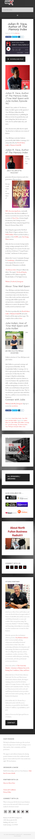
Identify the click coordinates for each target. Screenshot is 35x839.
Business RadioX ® (17, 2)
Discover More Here (9, 783)
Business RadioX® (16, 145)
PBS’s (7, 211)
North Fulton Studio (16, 418)
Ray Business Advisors (22, 638)
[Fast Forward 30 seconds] (20, 50)
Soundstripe (10, 260)
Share (26, 52)
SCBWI (16, 237)
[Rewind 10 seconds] (13, 50)
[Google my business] (14, 811)
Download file (16, 59)
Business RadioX (15, 314)
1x (16, 49)
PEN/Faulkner (9, 234)
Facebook (13, 281)
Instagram (20, 281)
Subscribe (20, 52)
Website (7, 281)
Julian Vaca (8, 422)
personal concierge (12, 424)
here (21, 318)
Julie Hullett (14, 422)
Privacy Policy (7, 792)
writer (24, 426)
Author (25, 420)
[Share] (19, 37)
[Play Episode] (8, 49)
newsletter (15, 406)
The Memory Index (22, 424)
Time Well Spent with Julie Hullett (13, 426)
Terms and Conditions (9, 790)
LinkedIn (13, 404)
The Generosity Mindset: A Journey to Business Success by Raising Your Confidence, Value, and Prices (17, 668)
